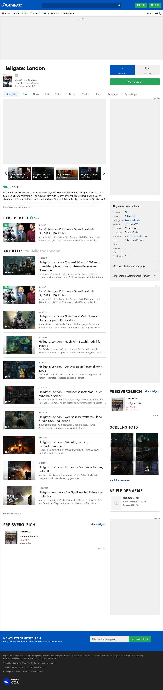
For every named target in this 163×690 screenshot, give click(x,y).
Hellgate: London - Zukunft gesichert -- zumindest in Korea (65, 444)
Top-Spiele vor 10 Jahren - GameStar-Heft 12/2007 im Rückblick (66, 231)
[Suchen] (118, 5)
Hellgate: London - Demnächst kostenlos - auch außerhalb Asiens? (71, 394)
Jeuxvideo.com (48, 662)
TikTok (32, 667)
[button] (6, 13)
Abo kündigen (56, 655)
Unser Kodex (30, 655)
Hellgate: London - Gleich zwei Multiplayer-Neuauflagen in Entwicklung (68, 318)
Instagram (24, 667)
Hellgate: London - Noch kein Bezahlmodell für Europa (70, 344)
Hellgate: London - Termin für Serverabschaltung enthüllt (71, 469)
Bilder (99, 94)
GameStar (7, 662)
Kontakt (105, 655)
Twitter (6, 667)
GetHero (37, 662)
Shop (156, 5)
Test (47, 94)
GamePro (17, 662)
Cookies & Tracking (31, 658)
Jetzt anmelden (140, 639)
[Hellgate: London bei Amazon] (11, 537)
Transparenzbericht (48, 658)
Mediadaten (137, 655)
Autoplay (17, 186)
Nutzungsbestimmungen (120, 655)
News (36, 94)
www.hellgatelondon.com (136, 236)
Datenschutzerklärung (12, 658)
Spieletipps (131, 94)
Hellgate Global (131, 497)
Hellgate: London (29, 536)
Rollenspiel (130, 216)
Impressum (7, 655)
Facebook (14, 667)
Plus (142, 5)
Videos (58, 94)
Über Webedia (43, 655)
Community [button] (67, 13)
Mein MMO (27, 662)
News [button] (25, 13)
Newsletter (96, 655)
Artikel (72, 94)
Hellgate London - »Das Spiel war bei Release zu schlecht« (71, 494)
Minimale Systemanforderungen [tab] (130, 266)
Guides (85, 94)
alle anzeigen (98, 524)
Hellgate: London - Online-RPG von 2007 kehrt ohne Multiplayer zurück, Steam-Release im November (69, 266)
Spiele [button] (16, 13)
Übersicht (11, 94)
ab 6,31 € (24, 540)
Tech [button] (43, 13)
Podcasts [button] (53, 13)
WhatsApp (40, 667)
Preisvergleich (135, 81)
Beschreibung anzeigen (15, 206)
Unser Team (19, 655)
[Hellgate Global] (116, 503)
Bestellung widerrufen (73, 655)
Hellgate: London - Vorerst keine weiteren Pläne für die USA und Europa (70, 419)
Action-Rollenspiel (133, 220)
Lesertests (113, 94)
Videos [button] (34, 13)
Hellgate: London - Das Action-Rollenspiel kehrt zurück (70, 369)
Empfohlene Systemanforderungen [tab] (131, 276)
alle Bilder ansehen (120, 480)
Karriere (87, 655)
